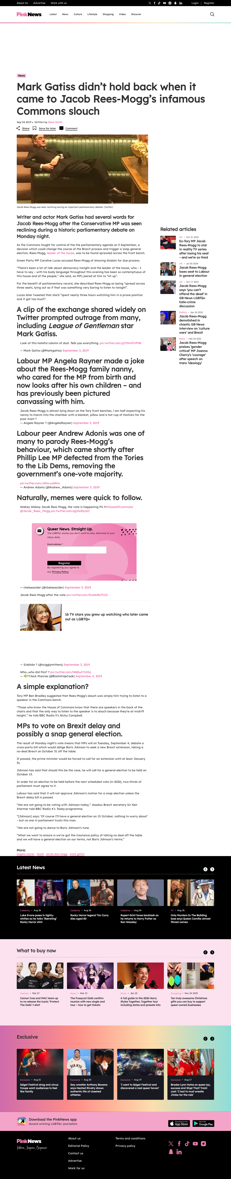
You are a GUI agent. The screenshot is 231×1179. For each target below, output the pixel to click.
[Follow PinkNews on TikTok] (187, 1144)
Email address (59, 544)
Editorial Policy (78, 1146)
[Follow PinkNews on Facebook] (179, 1144)
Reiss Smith (55, 122)
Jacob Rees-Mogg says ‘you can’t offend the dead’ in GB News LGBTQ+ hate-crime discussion (193, 296)
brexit (40, 854)
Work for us (76, 1168)
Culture (78, 14)
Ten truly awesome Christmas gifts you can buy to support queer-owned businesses (189, 1002)
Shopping (108, 14)
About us (74, 1138)
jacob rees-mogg (56, 854)
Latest (53, 14)
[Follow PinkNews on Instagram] (203, 1144)
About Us (22, 3)
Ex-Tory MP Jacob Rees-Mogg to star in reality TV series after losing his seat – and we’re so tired (194, 249)
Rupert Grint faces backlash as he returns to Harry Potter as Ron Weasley (139, 919)
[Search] (212, 14)
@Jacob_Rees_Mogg (35, 511)
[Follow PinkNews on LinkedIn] (180, 3)
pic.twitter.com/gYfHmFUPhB (120, 343)
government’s (39, 474)
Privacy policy (125, 1146)
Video (122, 14)
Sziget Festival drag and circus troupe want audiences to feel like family (39, 1088)
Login (195, 3)
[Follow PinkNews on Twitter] (171, 1144)
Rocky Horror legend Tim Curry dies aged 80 (89, 917)
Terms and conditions (130, 1138)
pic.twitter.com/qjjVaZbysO (70, 511)
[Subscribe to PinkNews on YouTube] (195, 1144)
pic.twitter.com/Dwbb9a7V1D (87, 595)
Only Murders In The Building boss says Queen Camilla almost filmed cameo (191, 919)
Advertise (39, 3)
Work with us (59, 3)
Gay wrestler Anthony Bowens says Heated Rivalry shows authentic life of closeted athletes (88, 1089)
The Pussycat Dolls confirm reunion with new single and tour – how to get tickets (87, 1002)
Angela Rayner (25, 854)
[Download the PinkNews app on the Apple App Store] (179, 1123)
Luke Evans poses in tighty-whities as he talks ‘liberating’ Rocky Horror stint (38, 919)
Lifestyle (92, 14)
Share (25, 128)
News (65, 14)
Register (209, 3)
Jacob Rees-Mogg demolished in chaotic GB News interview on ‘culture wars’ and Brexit (194, 324)
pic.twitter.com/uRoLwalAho (40, 483)
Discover (136, 14)
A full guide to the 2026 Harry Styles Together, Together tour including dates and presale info (140, 1002)
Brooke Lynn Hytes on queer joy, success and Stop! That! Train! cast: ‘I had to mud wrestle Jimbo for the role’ (191, 1089)
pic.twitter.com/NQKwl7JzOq (70, 672)
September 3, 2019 (76, 350)
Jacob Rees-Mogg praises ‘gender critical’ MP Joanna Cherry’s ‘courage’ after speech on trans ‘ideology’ (193, 353)
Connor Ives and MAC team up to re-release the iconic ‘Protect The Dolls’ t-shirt (39, 1002)
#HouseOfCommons (119, 507)
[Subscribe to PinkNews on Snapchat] (171, 1153)
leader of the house (60, 253)
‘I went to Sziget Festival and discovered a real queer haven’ (140, 1086)
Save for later (47, 128)
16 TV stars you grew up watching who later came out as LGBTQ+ (106, 616)
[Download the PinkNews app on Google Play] (203, 1123)
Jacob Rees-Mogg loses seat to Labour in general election (194, 272)
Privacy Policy (60, 571)
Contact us (75, 1153)
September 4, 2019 (89, 676)
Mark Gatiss (77, 854)
